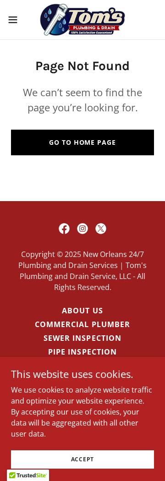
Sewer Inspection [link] (82, 338)
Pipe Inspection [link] (82, 352)
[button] (16, 20)
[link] (82, 20)
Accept (82, 459)
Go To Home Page (82, 142)
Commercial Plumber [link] (82, 324)
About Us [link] (82, 311)
